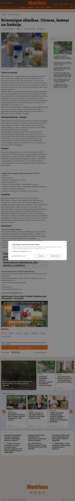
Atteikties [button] (41, 256)
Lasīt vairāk (43, 248)
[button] (37, 251)
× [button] (64, 242)
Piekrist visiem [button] (55, 256)
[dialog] (37, 250)
